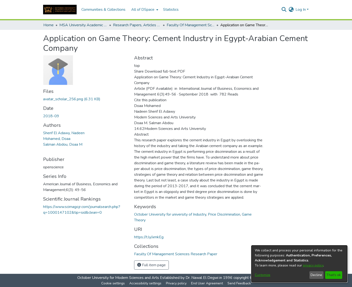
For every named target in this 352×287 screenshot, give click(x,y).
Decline (316, 275)
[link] (71, 99)
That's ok (333, 275)
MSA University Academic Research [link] (83, 25)
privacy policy (313, 265)
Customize (262, 275)
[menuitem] (144, 9)
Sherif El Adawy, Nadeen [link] (64, 133)
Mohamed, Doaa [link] (56, 138)
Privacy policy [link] (176, 283)
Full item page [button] (153, 265)
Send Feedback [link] (239, 283)
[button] (60, 9)
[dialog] (299, 263)
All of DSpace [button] (142, 9)
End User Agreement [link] (207, 283)
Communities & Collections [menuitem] (103, 9)
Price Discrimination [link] (224, 214)
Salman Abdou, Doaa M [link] (62, 144)
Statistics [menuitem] (171, 9)
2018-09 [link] (51, 116)
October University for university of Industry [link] (170, 214)
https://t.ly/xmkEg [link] (149, 237)
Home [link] (48, 25)
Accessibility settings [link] (145, 283)
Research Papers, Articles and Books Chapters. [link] (137, 25)
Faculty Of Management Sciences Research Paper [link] (191, 25)
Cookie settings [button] (113, 283)
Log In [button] (301, 9)
